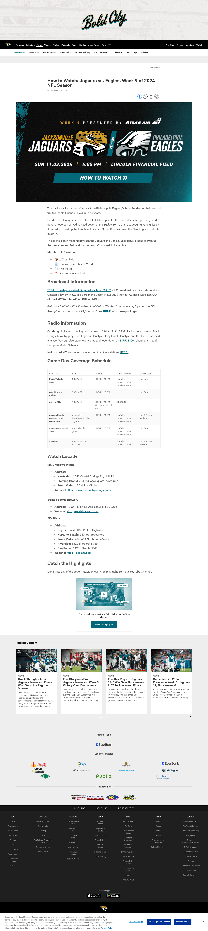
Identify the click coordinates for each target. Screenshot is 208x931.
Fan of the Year (128, 856)
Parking (43, 831)
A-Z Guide (73, 842)
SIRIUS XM (127, 340)
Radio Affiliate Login (158, 847)
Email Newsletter (191, 856)
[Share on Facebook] (139, 98)
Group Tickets (100, 840)
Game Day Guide (43, 821)
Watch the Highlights (104, 624)
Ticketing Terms (100, 852)
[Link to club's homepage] (8, 44)
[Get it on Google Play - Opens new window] (113, 897)
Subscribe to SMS (191, 852)
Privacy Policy (191, 870)
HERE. (124, 352)
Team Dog (13, 866)
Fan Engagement (128, 821)
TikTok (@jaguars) (190, 847)
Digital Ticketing (100, 856)
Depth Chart (13, 835)
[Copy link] (156, 96)
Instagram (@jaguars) (191, 831)
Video (158, 831)
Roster (13, 821)
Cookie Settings (136, 921)
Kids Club (128, 875)
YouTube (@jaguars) (190, 826)
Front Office (13, 849)
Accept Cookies (182, 921)
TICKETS (100, 817)
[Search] (167, 45)
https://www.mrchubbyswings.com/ (89, 490)
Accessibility (73, 847)
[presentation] (191, 717)
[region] (104, 922)
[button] (100, 717)
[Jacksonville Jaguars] (104, 909)
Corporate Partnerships (191, 866)
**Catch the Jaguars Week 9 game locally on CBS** (79, 290)
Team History (13, 854)
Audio (158, 835)
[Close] (203, 922)
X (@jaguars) (190, 835)
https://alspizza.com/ (80, 552)
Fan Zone (128, 826)
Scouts (13, 845)
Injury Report (13, 831)
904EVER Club (128, 880)
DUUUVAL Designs (128, 852)
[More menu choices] (109, 45)
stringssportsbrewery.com (82, 511)
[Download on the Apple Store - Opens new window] (94, 896)
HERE (107, 311)
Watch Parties (43, 852)
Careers (191, 861)
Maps (43, 835)
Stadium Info (43, 826)
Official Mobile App (191, 821)
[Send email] (151, 98)
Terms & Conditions (190, 875)
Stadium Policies (73, 859)
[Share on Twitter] (145, 98)
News (158, 821)
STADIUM (73, 817)
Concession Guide (43, 847)
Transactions (13, 826)
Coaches (13, 840)
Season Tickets (100, 835)
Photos (158, 826)
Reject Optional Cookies (159, 921)
